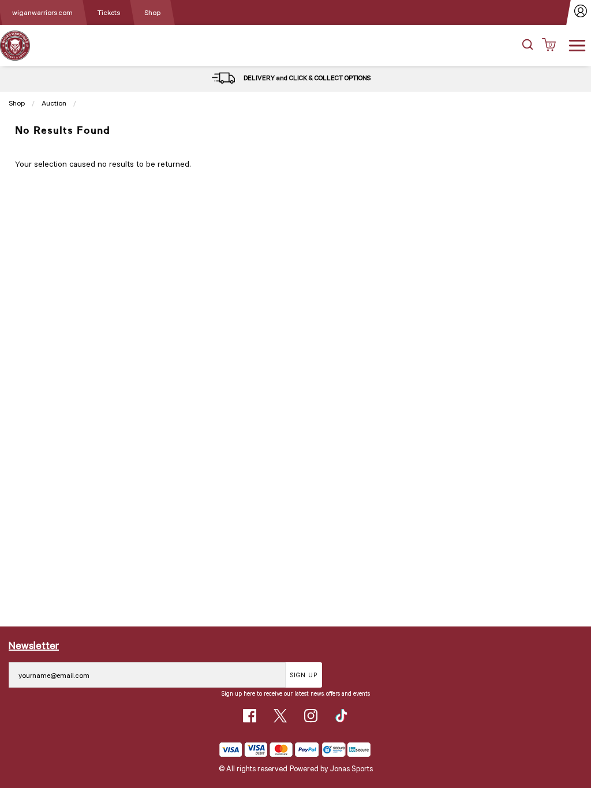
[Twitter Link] (280, 715)
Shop (152, 12)
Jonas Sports (351, 768)
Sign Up (303, 674)
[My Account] (581, 12)
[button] (527, 45)
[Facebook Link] (249, 715)
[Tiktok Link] (341, 715)
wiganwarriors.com (42, 12)
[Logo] (15, 45)
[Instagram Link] (310, 715)
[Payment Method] (269, 749)
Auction (54, 102)
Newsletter (34, 645)
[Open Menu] (577, 44)
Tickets (108, 12)
